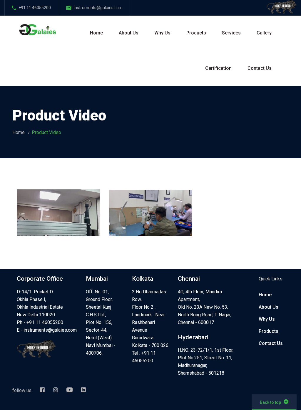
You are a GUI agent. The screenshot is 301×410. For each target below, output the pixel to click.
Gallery (264, 33)
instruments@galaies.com (50, 330)
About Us (128, 33)
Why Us (162, 33)
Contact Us (260, 68)
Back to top (270, 402)
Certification (218, 68)
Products (196, 33)
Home (96, 33)
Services (231, 33)
